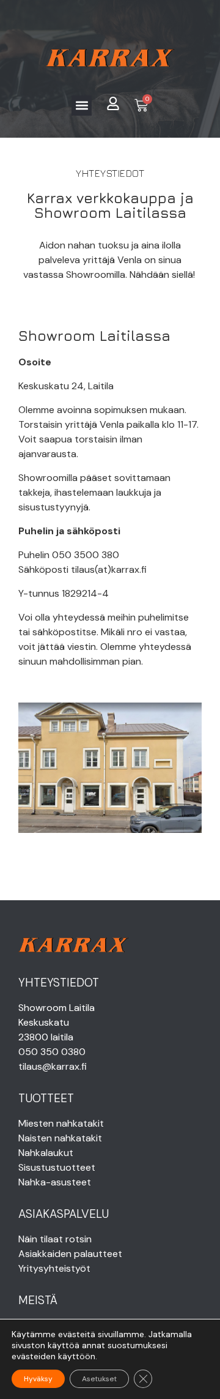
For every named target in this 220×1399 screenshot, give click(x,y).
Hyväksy (38, 1379)
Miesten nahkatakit (61, 1123)
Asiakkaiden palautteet (70, 1253)
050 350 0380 (52, 1051)
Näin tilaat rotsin (55, 1239)
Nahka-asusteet (54, 1182)
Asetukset (99, 1379)
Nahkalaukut (45, 1152)
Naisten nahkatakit (60, 1138)
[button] (82, 105)
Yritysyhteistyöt (54, 1268)
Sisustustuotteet (56, 1167)
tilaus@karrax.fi (52, 1066)
